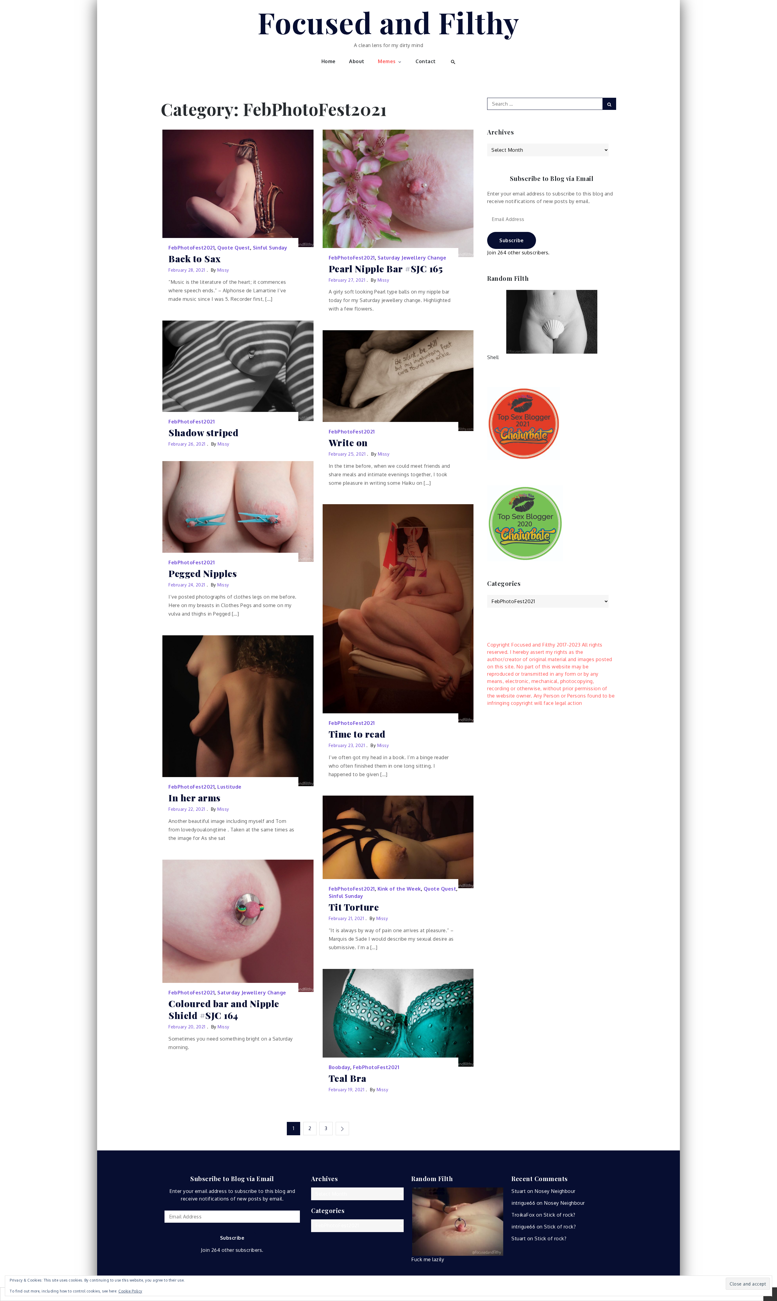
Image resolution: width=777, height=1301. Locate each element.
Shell (493, 357)
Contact (426, 61)
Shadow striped (203, 433)
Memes (387, 61)
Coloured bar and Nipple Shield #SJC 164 (223, 1009)
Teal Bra (348, 1078)
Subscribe (511, 240)
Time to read (357, 734)
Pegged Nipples (202, 573)
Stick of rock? (559, 1215)
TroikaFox (523, 1215)
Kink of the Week (399, 889)
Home (328, 61)
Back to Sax (194, 259)
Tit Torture (354, 907)
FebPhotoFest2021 (191, 248)
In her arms (194, 798)
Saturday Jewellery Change (412, 258)
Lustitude (229, 787)
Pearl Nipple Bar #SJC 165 (386, 269)
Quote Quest (233, 248)
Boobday (340, 1067)
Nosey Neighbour (554, 1191)
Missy (223, 270)
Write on (348, 443)
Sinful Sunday (270, 248)
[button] (452, 61)
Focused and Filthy (389, 22)
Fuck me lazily (427, 1259)
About (357, 61)
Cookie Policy (130, 1291)
